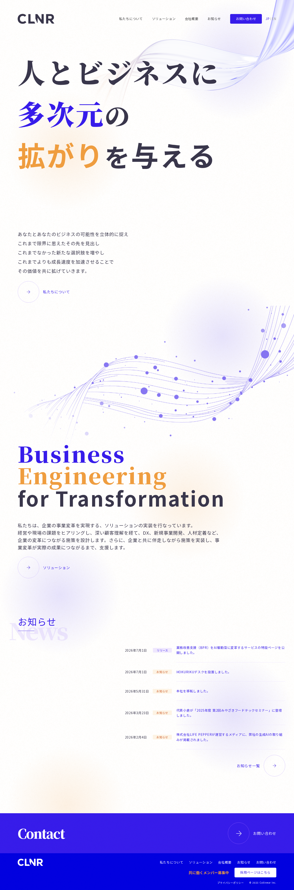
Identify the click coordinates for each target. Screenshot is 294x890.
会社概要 (225, 862)
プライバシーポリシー (230, 882)
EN (274, 19)
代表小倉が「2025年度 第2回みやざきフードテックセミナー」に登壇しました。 (229, 713)
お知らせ (244, 862)
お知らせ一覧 (248, 765)
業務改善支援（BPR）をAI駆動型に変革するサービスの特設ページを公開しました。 (230, 650)
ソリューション (56, 567)
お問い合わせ (264, 833)
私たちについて (56, 291)
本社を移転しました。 (193, 691)
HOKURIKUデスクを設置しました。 (203, 672)
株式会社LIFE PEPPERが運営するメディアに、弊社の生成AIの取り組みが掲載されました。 (229, 737)
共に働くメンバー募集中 (209, 872)
